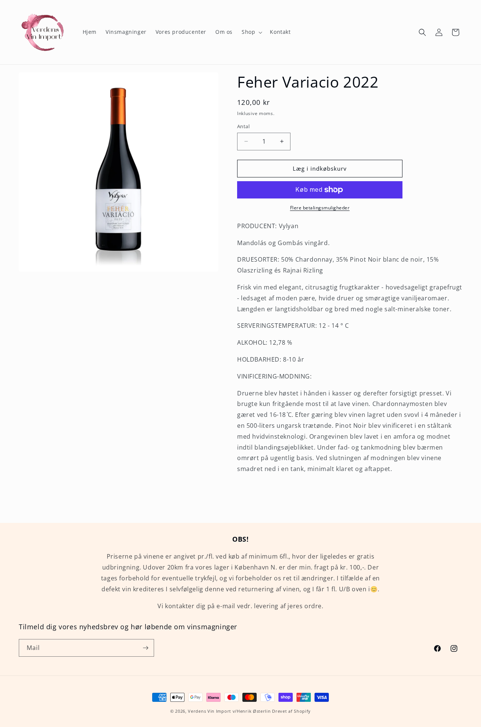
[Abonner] (145, 648)
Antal (243, 126)
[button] (251, 32)
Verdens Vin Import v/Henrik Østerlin (229, 711)
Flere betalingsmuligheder (320, 207)
